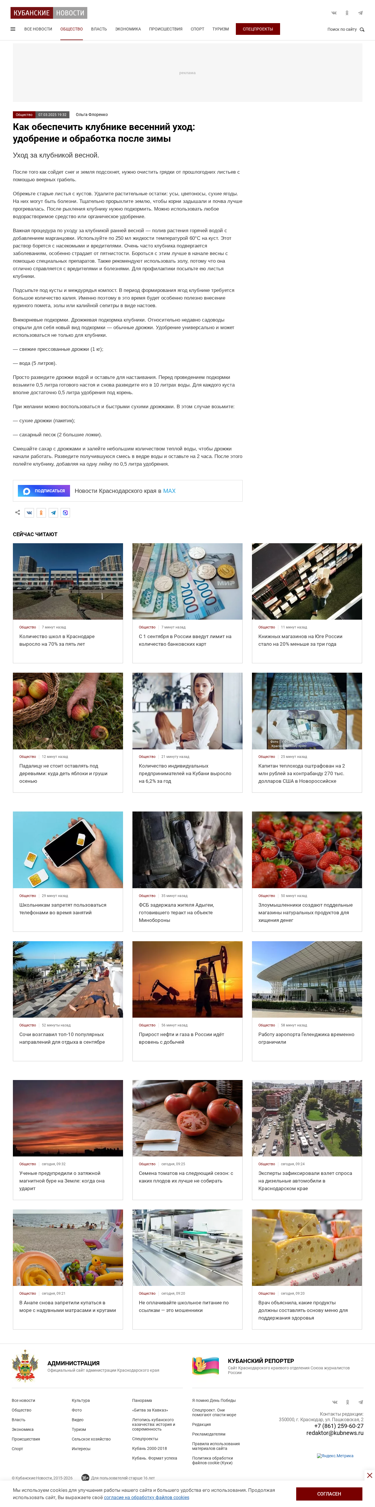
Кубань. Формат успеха (154, 1458)
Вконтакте (334, 12)
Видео (77, 1419)
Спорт (197, 29)
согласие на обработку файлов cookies (146, 1497)
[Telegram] (53, 512)
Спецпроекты (258, 29)
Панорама (142, 1400)
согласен (329, 1494)
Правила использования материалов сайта (216, 1446)
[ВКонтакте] (29, 512)
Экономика (128, 29)
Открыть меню (13, 30)
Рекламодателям (208, 1434)
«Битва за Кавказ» (150, 1410)
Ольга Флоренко (92, 114)
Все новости (38, 29)
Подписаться (50, 490)
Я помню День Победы (214, 1400)
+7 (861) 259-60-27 (339, 1425)
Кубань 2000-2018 (149, 1448)
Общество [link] (27, 627)
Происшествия (166, 29)
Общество (71, 29)
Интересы (81, 1448)
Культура (81, 1400)
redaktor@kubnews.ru (335, 1432)
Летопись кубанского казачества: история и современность (153, 1424)
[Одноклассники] (41, 512)
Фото (77, 1410)
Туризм (220, 29)
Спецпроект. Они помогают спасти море (214, 1412)
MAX (169, 490)
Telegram (360, 12)
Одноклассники (347, 12)
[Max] (65, 512)
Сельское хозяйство (91, 1439)
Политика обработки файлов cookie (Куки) (212, 1460)
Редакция (201, 1424)
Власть (99, 29)
